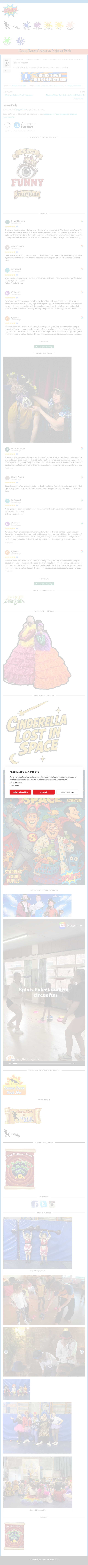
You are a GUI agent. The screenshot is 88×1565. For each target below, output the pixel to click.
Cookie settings (67, 792)
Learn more (14, 785)
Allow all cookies (20, 792)
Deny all (43, 792)
